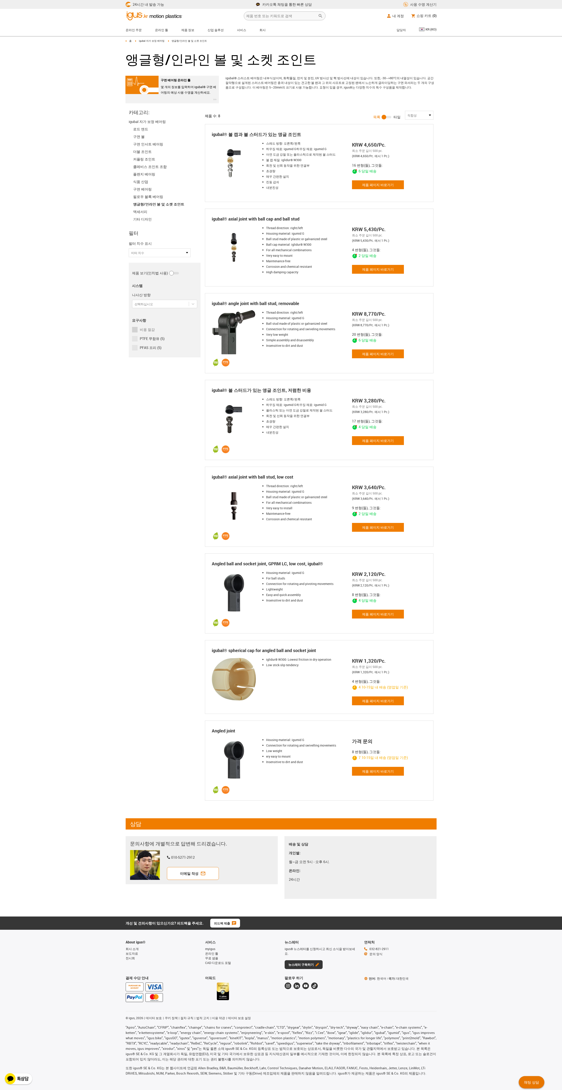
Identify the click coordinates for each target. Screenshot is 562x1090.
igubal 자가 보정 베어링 (152, 40)
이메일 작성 (189, 873)
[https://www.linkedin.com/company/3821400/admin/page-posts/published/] (296, 986)
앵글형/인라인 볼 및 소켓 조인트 (158, 204)
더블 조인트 (142, 151)
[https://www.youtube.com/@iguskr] (305, 986)
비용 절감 (147, 329)
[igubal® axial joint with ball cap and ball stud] (235, 248)
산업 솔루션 (216, 30)
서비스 (241, 30)
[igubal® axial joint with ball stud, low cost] (235, 506)
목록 (376, 117)
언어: (377, 978)
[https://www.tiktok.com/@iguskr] (314, 986)
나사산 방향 (141, 294)
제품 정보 (187, 30)
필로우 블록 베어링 (148, 196)
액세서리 (140, 211)
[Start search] (320, 16)
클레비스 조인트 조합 (150, 166)
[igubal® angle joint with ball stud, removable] (235, 332)
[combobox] (134, 304)
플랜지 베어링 (144, 174)
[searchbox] (281, 16)
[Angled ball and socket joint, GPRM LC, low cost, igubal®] (235, 592)
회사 (262, 30)
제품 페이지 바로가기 (378, 185)
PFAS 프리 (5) (150, 347)
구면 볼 (139, 136)
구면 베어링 (142, 189)
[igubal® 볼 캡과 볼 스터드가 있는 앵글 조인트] (235, 163)
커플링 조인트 (144, 159)
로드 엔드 (140, 129)
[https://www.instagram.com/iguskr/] (288, 986)
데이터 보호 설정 (239, 1018)
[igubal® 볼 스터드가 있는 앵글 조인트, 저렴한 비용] (235, 419)
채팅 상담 (531, 1082)
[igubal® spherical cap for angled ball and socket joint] (235, 679)
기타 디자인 (142, 219)
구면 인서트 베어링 (148, 144)
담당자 (401, 30)
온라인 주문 (134, 30)
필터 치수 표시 (140, 243)
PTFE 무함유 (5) (152, 338)
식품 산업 (140, 181)
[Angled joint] (235, 759)
